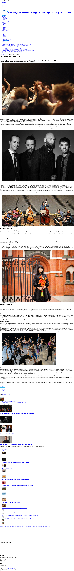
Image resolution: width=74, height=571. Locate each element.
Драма (4, 25)
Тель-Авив (12, 526)
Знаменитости (4, 394)
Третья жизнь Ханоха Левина (7, 433)
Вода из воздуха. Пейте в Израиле (9, 496)
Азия (4, 19)
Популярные (4, 448)
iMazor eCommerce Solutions (10, 568)
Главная (1, 54)
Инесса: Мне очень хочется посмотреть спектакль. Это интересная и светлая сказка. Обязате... (19, 512)
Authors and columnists (6, 4)
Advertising (4, 2)
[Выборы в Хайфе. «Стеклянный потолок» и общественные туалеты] (4, 483)
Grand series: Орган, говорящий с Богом (11, 502)
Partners (3, 3)
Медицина (33, 526)
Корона (34, 526)
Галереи (4, 28)
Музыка (9, 394)
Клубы (4, 35)
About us (3, 5)
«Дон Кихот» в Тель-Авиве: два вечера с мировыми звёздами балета (14, 49)
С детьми (3, 38)
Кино (4, 34)
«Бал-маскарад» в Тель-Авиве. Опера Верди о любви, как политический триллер (16, 44)
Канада (4, 20)
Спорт (3, 41)
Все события (4, 15)
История (37, 526)
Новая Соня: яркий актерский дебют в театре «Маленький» (12, 46)
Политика (22, 526)
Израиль (41, 526)
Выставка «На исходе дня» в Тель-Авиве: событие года (12, 47)
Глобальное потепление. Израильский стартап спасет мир (13, 402)
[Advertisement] (23, 548)
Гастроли (49, 526)
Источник (2, 386)
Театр (3, 22)
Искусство (39, 526)
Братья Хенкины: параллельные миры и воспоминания (12, 51)
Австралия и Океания (7, 21)
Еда (45, 526)
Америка (5, 18)
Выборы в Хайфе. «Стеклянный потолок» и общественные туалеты (17, 485)
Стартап (15, 526)
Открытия (24, 526)
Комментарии (4, 449)
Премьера (19, 526)
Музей (30, 526)
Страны (3, 16)
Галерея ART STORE (7, 29)
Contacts (3, 6)
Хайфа (2, 526)
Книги (4, 36)
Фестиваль (5, 526)
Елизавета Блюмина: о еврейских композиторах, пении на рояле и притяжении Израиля (18, 50)
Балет (4, 24)
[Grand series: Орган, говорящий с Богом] (4, 500)
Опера (4, 23)
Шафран (1, 526)
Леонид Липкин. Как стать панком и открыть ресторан (14, 508)
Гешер (47, 526)
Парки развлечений (7, 39)
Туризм (4, 33)
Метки (3, 450)
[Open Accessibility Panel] (0, 570)
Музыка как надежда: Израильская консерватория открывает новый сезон (15, 52)
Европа (4, 17)
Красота (4, 37)
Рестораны (5, 32)
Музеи (4, 26)
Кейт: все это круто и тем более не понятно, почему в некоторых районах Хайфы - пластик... (18, 518)
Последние (4, 447)
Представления (6, 40)
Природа (17, 526)
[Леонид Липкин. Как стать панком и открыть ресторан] (4, 506)
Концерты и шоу (5, 30)
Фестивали (4, 31)
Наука (27, 526)
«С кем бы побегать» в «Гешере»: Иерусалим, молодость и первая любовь (15, 45)
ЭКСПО (4, 27)
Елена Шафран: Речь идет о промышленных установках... (12, 521)
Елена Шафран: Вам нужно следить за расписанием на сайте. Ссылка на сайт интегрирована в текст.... (20, 524)
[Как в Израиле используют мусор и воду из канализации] (4, 489)
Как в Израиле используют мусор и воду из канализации (15, 491)
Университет (7, 526)
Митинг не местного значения (8, 401)
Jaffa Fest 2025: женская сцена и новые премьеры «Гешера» (12, 48)
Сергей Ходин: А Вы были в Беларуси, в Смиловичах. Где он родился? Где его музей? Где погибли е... (20, 515)
